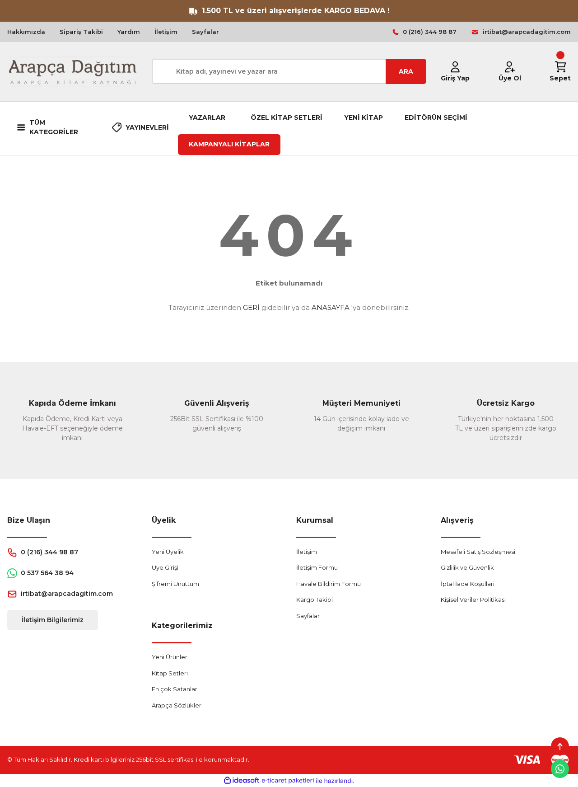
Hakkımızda (26, 31)
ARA (406, 71)
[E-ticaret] (287, 781)
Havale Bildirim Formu (328, 583)
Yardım (128, 31)
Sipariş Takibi (81, 31)
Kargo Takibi (314, 599)
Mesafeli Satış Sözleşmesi (478, 551)
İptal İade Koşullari (467, 583)
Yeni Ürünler (169, 657)
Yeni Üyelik (168, 551)
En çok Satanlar (174, 689)
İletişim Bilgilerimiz (53, 620)
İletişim (165, 31)
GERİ (251, 307)
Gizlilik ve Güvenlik (467, 567)
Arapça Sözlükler (176, 705)
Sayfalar (205, 31)
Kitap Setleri (170, 673)
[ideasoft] (242, 781)
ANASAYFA (331, 307)
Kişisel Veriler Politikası (473, 599)
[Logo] (72, 71)
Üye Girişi (165, 567)
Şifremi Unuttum (175, 583)
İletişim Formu (317, 567)
